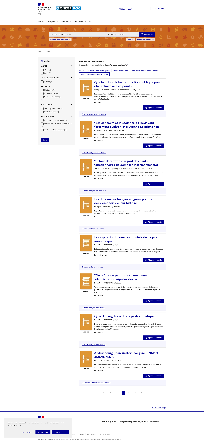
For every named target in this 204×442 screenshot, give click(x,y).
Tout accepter (60, 432)
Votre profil (51, 22)
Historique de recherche (59, 40)
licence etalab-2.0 (113, 439)
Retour (48, 51)
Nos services (78, 22)
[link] (103, 393)
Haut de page (160, 407)
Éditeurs (45, 86)
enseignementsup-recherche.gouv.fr (133, 422)
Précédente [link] (114, 393)
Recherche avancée (144, 40)
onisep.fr (153, 422)
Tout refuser (43, 432)
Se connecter (159, 8)
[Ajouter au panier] (146, 107)
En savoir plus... (100, 102)
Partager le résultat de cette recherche (94, 74)
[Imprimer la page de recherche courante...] (80, 70)
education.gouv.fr (108, 422)
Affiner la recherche (120, 71)
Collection (46, 104)
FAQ (90, 22)
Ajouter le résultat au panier (100, 71)
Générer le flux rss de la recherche (143, 71)
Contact (81, 434)
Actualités (65, 22)
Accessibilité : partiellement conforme (99, 434)
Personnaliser (26, 432)
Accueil (41, 22)
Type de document (50, 77)
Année (44, 66)
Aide (129, 40)
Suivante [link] (131, 393)
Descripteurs (47, 116)
